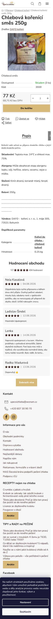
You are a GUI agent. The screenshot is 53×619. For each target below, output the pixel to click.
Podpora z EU (10, 476)
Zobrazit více (26, 382)
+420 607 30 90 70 (21, 408)
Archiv (10, 515)
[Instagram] (13, 417)
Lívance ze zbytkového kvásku (18, 506)
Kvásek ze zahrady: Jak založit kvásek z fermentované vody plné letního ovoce (23, 494)
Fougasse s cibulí (12, 510)
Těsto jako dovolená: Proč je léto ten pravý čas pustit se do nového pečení (25, 501)
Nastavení (25, 602)
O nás (6, 432)
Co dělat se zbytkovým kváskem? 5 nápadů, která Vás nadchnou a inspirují (26, 544)
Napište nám (9, 458)
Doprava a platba (12, 445)
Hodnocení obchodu (26, 263)
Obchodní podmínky (13, 436)
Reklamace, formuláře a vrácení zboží (22, 467)
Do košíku (26, 108)
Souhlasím (25, 611)
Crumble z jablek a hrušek (16, 490)
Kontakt (7, 440)
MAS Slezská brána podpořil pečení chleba (25, 472)
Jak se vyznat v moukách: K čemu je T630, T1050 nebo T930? (25, 538)
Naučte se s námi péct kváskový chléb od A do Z (25, 551)
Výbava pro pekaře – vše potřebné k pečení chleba (25, 557)
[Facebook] (6, 417)
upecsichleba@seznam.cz (23, 401)
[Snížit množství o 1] (33, 98)
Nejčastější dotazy (12, 454)
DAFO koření (17, 29)
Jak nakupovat (10, 463)
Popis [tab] (26, 135)
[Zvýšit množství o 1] (47, 98)
